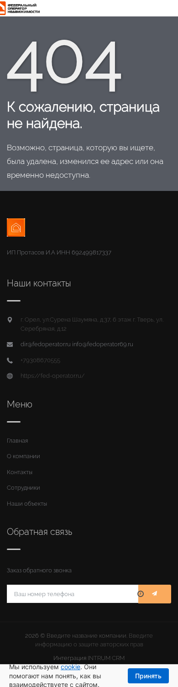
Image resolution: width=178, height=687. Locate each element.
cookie (70, 667)
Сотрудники (23, 487)
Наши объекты (27, 503)
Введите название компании (86, 635)
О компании (23, 456)
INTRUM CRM (106, 658)
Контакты (19, 472)
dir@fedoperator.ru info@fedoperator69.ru (77, 344)
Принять (148, 676)
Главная (17, 440)
